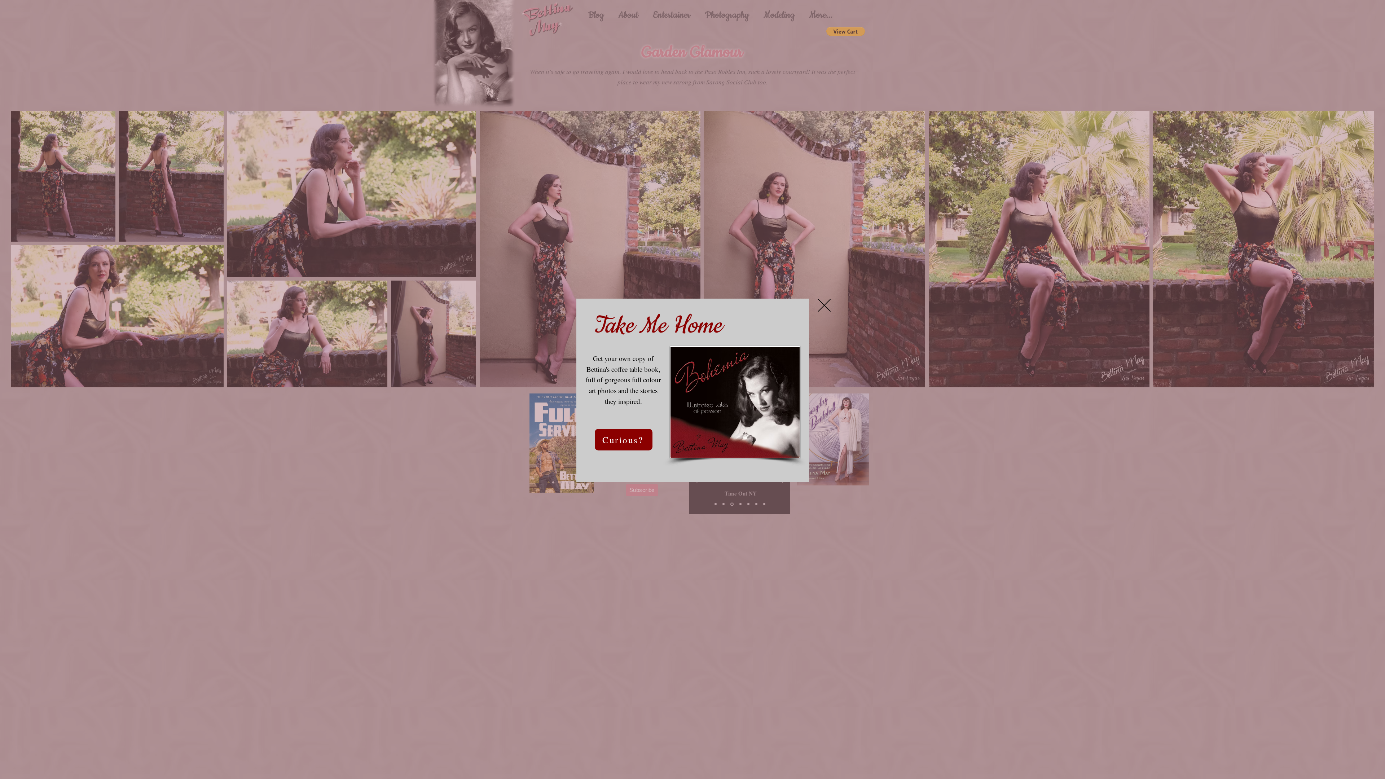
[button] (824, 305)
